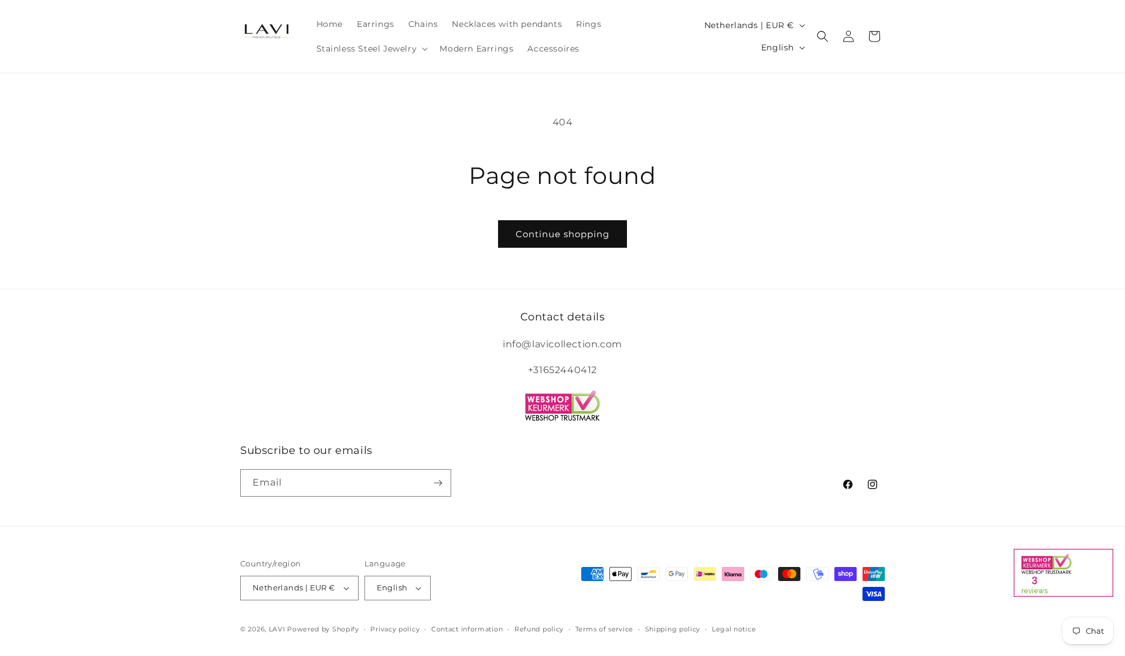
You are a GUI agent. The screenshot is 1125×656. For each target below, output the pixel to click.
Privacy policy (395, 629)
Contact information (467, 629)
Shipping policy (673, 629)
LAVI (277, 629)
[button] (371, 48)
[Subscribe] (438, 483)
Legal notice (734, 629)
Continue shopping (562, 234)
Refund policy (539, 629)
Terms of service (604, 629)
